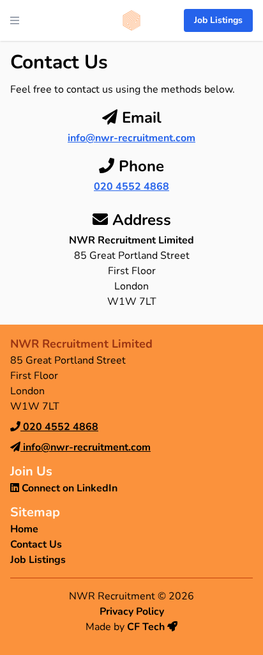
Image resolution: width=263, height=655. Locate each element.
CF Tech (147, 627)
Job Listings (218, 20)
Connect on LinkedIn (68, 488)
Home (24, 529)
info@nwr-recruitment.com (131, 138)
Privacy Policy (132, 612)
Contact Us (36, 544)
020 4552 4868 (131, 187)
